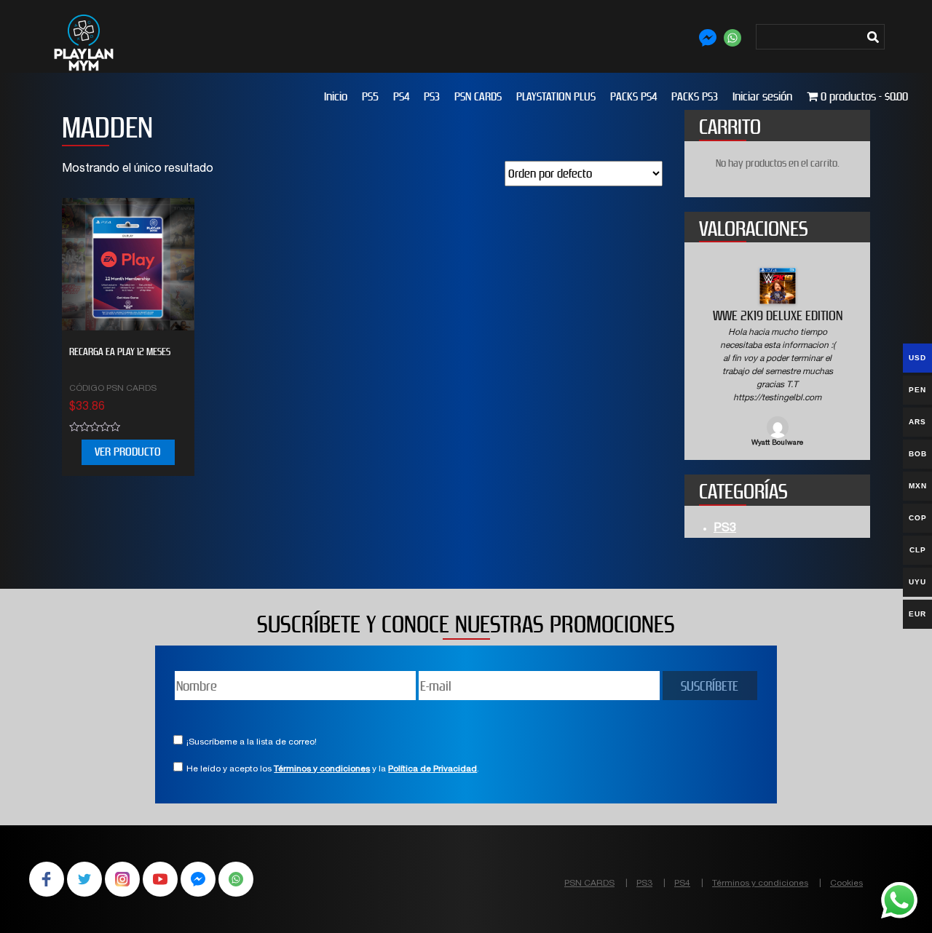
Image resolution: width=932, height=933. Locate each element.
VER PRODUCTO (128, 451)
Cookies (846, 882)
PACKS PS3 (694, 96)
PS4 (401, 96)
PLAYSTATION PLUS (556, 96)
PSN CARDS (478, 96)
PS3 (432, 96)
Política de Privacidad (432, 767)
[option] (777, 358)
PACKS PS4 (633, 96)
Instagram (122, 877)
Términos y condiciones (322, 767)
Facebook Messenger (198, 877)
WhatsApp (235, 877)
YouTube (160, 877)
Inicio (335, 96)
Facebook (46, 877)
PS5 (370, 96)
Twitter (84, 877)
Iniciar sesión (762, 96)
